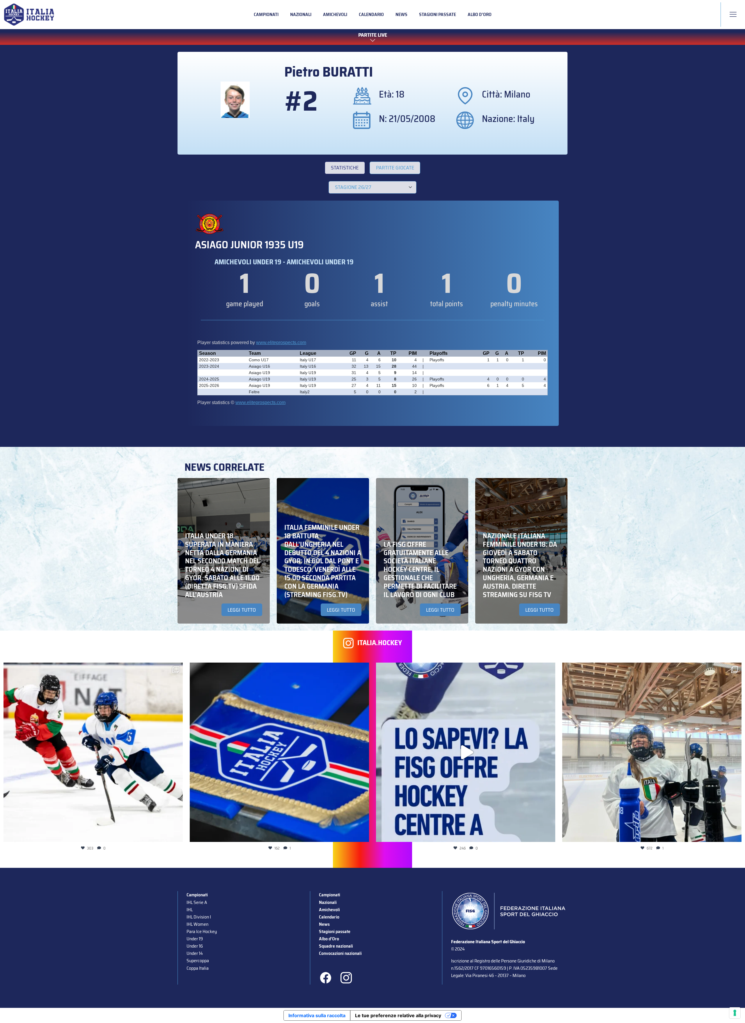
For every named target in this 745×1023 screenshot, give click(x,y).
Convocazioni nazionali (340, 953)
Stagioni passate (437, 14)
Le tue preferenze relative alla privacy (398, 1015)
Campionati (266, 14)
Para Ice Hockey (202, 931)
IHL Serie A (197, 902)
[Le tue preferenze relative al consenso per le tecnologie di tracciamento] (734, 1012)
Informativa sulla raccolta (316, 1015)
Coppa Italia (198, 968)
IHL (190, 909)
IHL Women (197, 924)
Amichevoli (335, 14)
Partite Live (372, 35)
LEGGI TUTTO (242, 610)
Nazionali (300, 14)
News (401, 14)
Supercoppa (198, 960)
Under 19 (195, 938)
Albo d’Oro (480, 14)
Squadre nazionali (336, 946)
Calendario (371, 14)
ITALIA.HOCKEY (379, 643)
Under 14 (195, 953)
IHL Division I (199, 917)
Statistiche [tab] (345, 168)
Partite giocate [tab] (395, 168)
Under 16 (195, 946)
